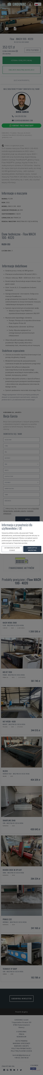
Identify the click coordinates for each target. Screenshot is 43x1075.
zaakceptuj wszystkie (32, 549)
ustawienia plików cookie (12, 549)
